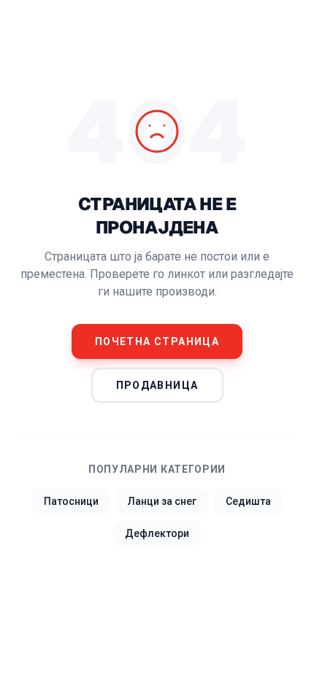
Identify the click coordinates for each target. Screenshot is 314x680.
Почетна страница (157, 341)
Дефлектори (157, 533)
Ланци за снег (162, 501)
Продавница (157, 385)
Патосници (71, 501)
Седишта (248, 501)
